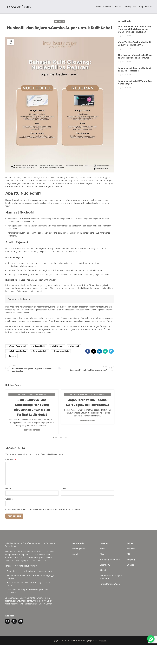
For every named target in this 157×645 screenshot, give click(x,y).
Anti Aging (59, 21)
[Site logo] (18, 6)
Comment (10, 460)
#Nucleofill (74, 346)
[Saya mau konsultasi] (151, 639)
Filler (101, 394)
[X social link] (93, 351)
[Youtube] (20, 621)
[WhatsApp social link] (105, 351)
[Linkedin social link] (99, 351)
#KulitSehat (57, 346)
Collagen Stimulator (36, 394)
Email (64, 488)
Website (9, 499)
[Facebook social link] (87, 351)
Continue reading (32, 430)
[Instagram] (7, 621)
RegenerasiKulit (61, 351)
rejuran (12, 356)
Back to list (59, 368)
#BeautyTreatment (17, 346)
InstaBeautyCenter (17, 351)
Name (8, 488)
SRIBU (103, 640)
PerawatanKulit (40, 351)
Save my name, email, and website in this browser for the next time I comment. (44, 509)
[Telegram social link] (111, 351)
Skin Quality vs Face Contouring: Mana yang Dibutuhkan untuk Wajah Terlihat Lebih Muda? (134, 29)
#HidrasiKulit (39, 346)
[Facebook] (14, 621)
